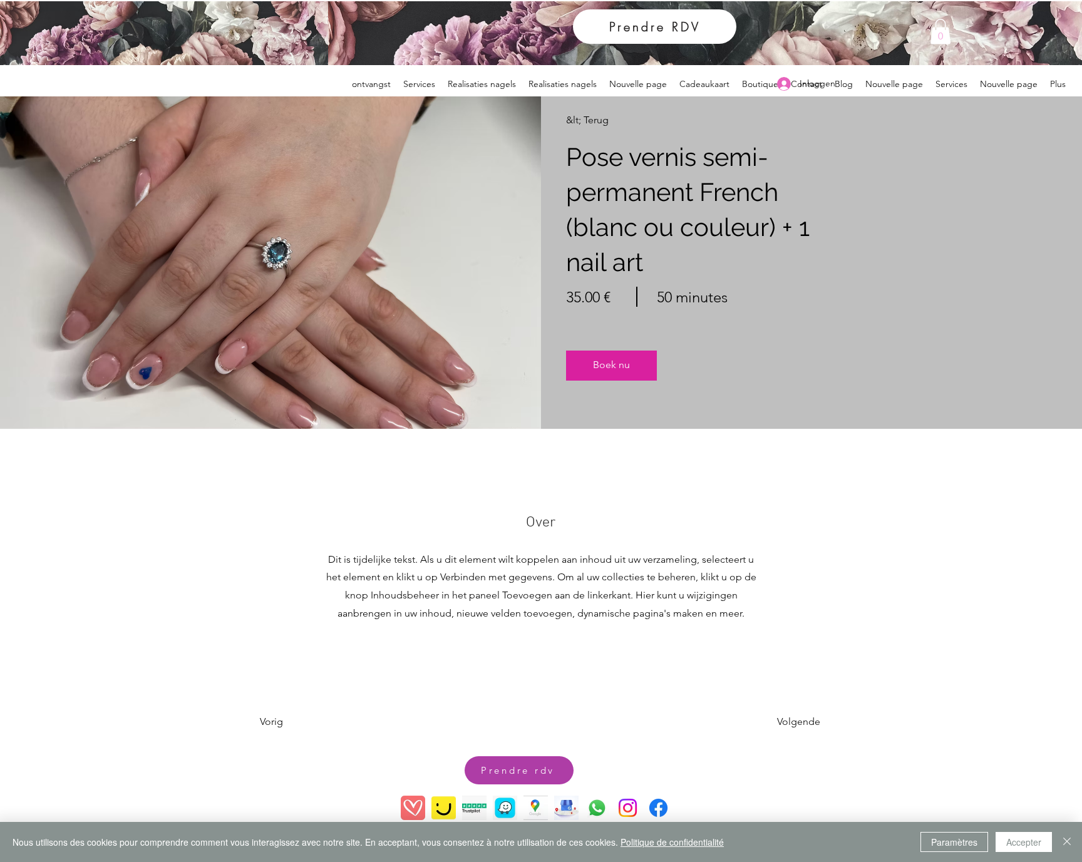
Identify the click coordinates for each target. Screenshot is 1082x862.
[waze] (505, 808)
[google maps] (535, 808)
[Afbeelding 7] (443, 808)
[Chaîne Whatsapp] (597, 808)
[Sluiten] (1066, 842)
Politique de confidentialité (672, 842)
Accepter (1023, 842)
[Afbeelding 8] (413, 808)
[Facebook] (658, 808)
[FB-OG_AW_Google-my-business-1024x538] (566, 808)
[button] (940, 31)
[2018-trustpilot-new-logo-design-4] (474, 808)
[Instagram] (628, 808)
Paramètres (954, 842)
